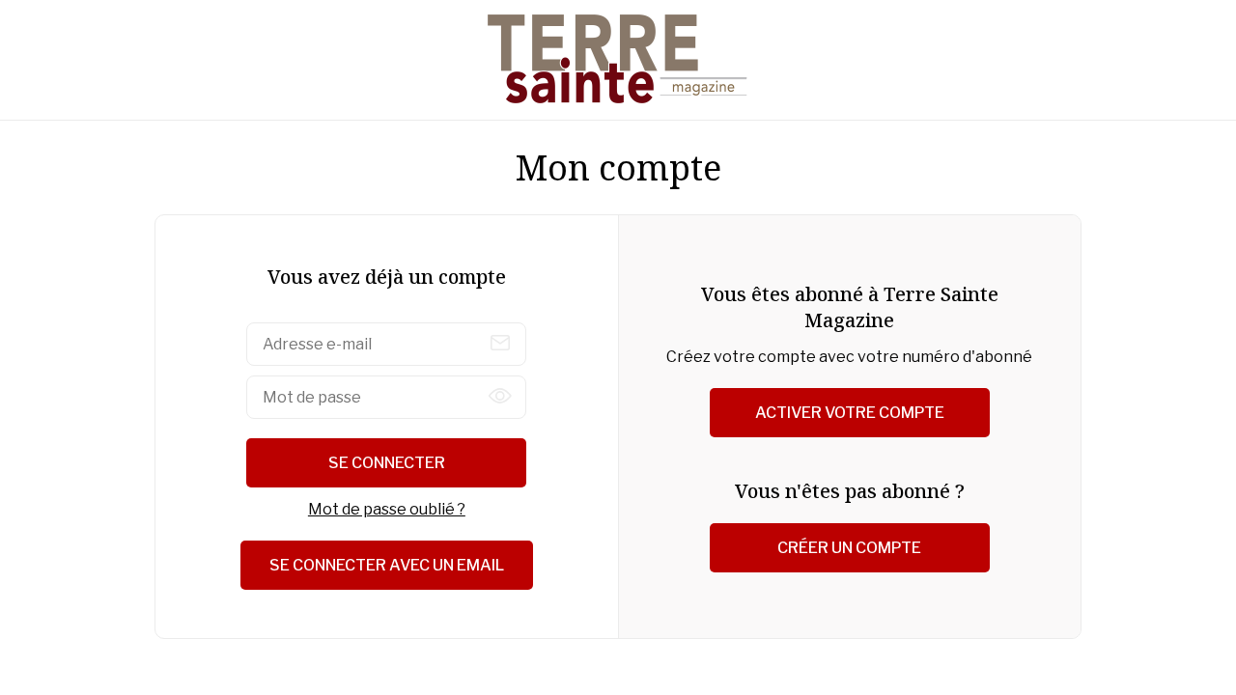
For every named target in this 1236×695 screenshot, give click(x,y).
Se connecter (386, 463)
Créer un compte (849, 548)
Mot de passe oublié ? (386, 509)
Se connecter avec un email (386, 565)
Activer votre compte (849, 412)
